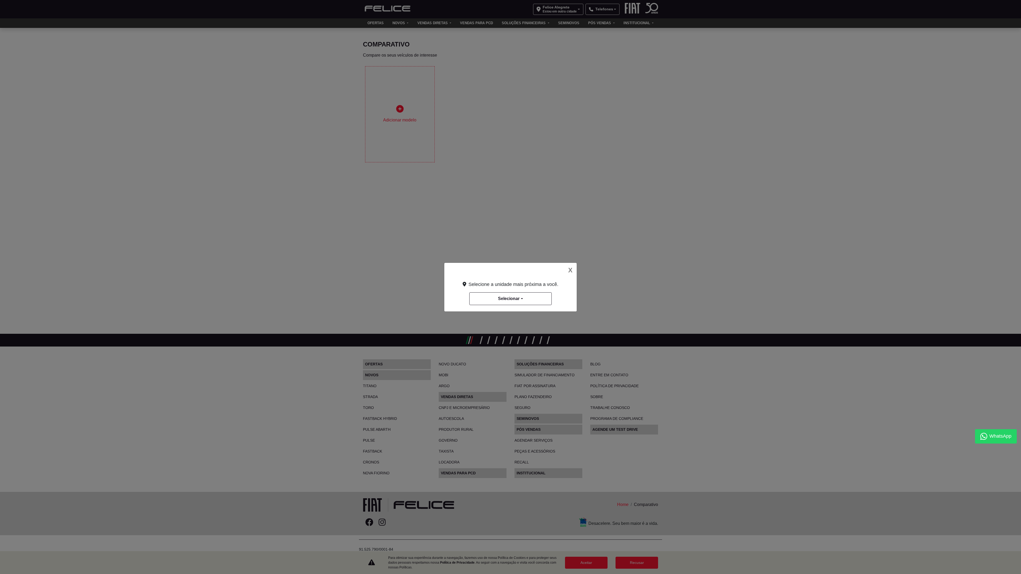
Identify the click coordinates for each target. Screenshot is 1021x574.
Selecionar (509, 298)
